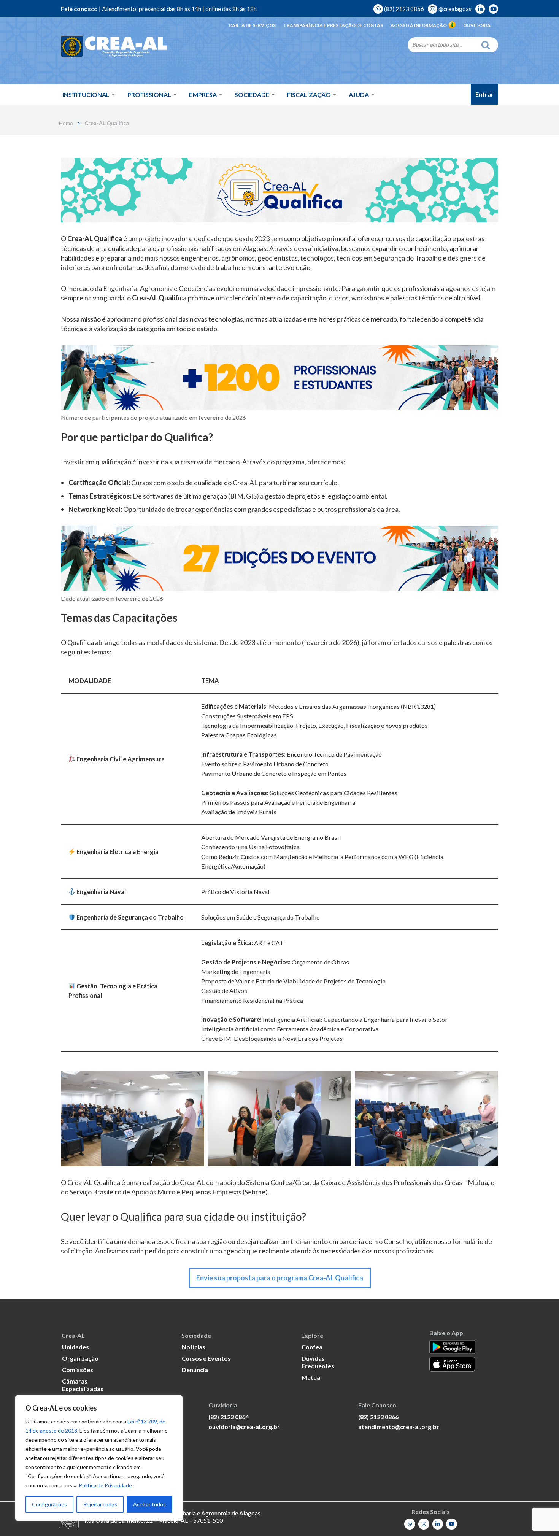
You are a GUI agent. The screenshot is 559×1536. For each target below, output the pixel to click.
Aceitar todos (149, 1504)
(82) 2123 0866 (403, 8)
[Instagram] (423, 1524)
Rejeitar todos (100, 1504)
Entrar (484, 94)
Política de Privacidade (105, 1485)
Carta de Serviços (252, 25)
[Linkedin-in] (437, 1524)
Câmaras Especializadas (82, 1384)
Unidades (75, 1346)
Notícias (193, 1346)
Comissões (77, 1369)
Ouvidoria (477, 25)
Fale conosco (79, 8)
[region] (99, 1458)
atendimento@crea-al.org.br (398, 1426)
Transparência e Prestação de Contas (333, 25)
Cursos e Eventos (206, 1358)
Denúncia (195, 1369)
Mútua (311, 1377)
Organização (80, 1358)
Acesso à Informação (419, 25)
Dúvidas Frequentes (318, 1362)
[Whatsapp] (409, 1524)
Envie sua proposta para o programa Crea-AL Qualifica (279, 1278)
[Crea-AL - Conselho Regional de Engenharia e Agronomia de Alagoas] (114, 47)
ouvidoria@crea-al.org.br (244, 1426)
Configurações (49, 1504)
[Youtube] (451, 1524)
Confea (312, 1346)
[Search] (487, 44)
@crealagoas (454, 8)
